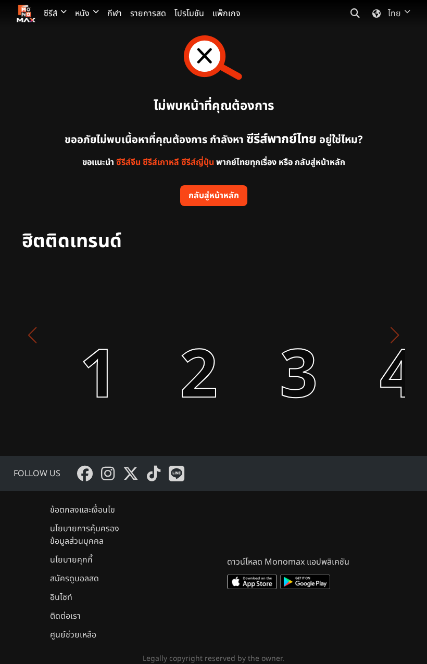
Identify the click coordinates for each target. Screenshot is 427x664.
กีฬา (114, 13)
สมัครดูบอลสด (74, 578)
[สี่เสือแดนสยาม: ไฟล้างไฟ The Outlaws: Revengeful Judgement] (372, 335)
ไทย (394, 13)
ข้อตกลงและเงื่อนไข (82, 510)
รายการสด (148, 13)
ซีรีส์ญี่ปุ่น (197, 162)
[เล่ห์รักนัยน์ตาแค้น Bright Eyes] (172, 335)
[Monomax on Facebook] (85, 473)
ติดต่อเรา (65, 616)
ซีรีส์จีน (128, 162)
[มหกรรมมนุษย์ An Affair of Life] (72, 335)
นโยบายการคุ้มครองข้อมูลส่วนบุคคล (84, 534)
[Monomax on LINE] (176, 473)
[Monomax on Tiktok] (153, 473)
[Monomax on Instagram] (108, 473)
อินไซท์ (61, 597)
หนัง (82, 13)
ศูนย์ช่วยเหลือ (73, 635)
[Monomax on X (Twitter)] (131, 473)
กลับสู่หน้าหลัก (214, 195)
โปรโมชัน (189, 13)
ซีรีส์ (50, 13)
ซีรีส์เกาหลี (161, 162)
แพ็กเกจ (226, 13)
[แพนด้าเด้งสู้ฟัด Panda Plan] (272, 335)
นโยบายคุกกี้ (71, 560)
